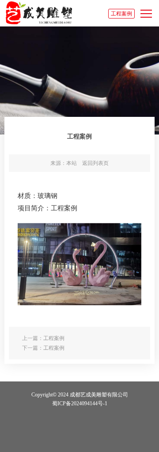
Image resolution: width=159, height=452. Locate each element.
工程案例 (121, 14)
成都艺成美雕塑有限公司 (39, 12)
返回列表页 (95, 163)
